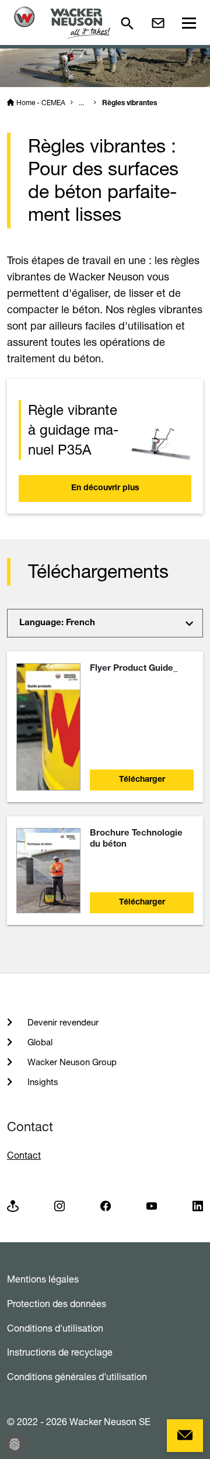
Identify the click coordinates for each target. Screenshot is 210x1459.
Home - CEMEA (40, 102)
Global (38, 1042)
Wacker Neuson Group (71, 1062)
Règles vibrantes (129, 103)
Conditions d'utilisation (55, 1328)
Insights (41, 1081)
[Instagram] (59, 1206)
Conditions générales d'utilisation (77, 1376)
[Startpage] (62, 22)
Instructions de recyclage (60, 1352)
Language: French (57, 623)
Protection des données (56, 1303)
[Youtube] (151, 1206)
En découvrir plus (105, 488)
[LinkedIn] (197, 1206)
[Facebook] (105, 1206)
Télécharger (142, 780)
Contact (24, 1155)
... (81, 102)
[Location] (13, 1206)
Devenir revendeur (62, 1022)
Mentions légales (43, 1279)
